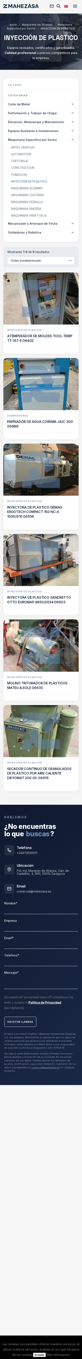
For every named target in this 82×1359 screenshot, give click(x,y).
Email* (9, 938)
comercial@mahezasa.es (34, 891)
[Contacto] (51, 6)
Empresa (10, 920)
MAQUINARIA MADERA (26, 208)
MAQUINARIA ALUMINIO (27, 188)
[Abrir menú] (75, 6)
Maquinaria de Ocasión (37, 24)
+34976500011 (27, 852)
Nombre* (10, 903)
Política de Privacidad (44, 1002)
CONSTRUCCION (22, 167)
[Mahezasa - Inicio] (21, 6)
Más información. (58, 1354)
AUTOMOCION (21, 154)
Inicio (13, 24)
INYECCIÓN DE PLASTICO (29, 181)
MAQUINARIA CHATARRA (27, 195)
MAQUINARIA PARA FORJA (28, 215)
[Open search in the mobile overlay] (58, 6)
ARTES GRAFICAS (23, 147)
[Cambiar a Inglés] (66, 6)
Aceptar (39, 1354)
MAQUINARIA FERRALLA (27, 202)
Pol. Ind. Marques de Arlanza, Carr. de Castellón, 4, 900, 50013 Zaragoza (43, 872)
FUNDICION (19, 174)
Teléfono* (11, 955)
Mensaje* (11, 972)
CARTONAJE (19, 161)
